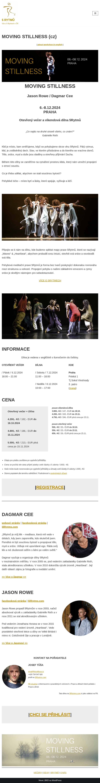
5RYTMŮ (55, 773)
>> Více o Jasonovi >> (15, 643)
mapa (73, 388)
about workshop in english (50, 45)
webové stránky (11, 523)
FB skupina (32, 684)
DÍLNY (46, 773)
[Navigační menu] (95, 13)
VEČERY (38, 773)
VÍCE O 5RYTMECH (50, 280)
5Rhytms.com (10, 527)
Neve (41, 780)
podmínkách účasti (58, 473)
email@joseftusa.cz (36, 671)
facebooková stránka (34, 523)
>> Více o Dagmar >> (14, 576)
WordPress (56, 780)
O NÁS (63, 773)
